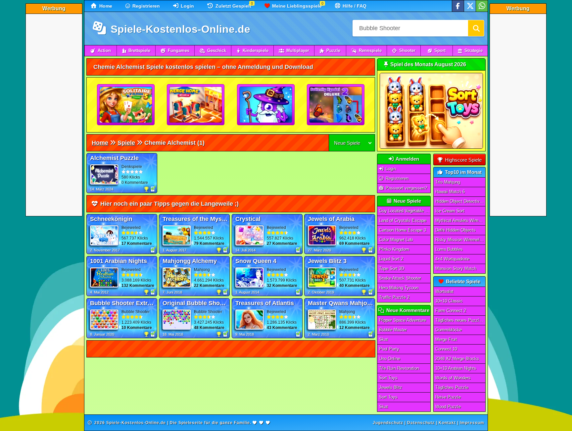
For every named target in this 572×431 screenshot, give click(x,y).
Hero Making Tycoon (398, 287)
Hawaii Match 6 (450, 191)
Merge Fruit (446, 339)
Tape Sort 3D (391, 268)
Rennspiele (370, 50)
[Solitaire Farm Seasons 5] (126, 105)
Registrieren (145, 6)
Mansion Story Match (455, 268)
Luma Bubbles (449, 249)
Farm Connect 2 (450, 310)
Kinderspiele (255, 50)
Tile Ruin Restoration (399, 368)
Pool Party (389, 349)
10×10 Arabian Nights (455, 368)
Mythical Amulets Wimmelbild (460, 220)
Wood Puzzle (448, 406)
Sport (440, 50)
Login (186, 6)
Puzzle (333, 50)
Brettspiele (139, 50)
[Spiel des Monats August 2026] (431, 147)
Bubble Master (393, 329)
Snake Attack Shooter (400, 278)
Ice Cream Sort (449, 210)
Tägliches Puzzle (451, 387)
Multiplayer (297, 50)
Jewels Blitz (390, 387)
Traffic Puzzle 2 (394, 297)
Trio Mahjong (447, 182)
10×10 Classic (449, 300)
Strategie (473, 50)
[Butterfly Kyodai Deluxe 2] (336, 105)
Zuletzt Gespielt (232, 6)
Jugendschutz (388, 422)
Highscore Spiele (463, 160)
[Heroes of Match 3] (266, 105)
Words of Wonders (453, 377)
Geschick (216, 50)
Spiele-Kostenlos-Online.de (179, 29)
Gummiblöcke (448, 329)
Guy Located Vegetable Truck (405, 210)
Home (105, 6)
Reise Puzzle (448, 397)
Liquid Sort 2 (391, 258)
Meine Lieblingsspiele (296, 6)
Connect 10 (446, 349)
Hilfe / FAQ (353, 6)
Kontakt (447, 422)
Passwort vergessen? (405, 188)
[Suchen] (476, 28)
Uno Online (389, 358)
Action (104, 50)
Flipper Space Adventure (402, 320)
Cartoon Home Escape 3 (402, 230)
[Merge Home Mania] (195, 105)
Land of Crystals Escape (402, 220)
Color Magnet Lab (396, 239)
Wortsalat (444, 291)
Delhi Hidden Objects (455, 230)
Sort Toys (388, 377)
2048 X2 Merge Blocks (457, 358)
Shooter (407, 50)
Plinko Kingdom (394, 249)
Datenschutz (421, 422)
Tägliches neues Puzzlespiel (460, 320)
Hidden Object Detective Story (460, 201)
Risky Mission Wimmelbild (460, 239)
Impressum (472, 422)
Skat (383, 339)
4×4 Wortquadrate (452, 258)
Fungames (178, 50)
